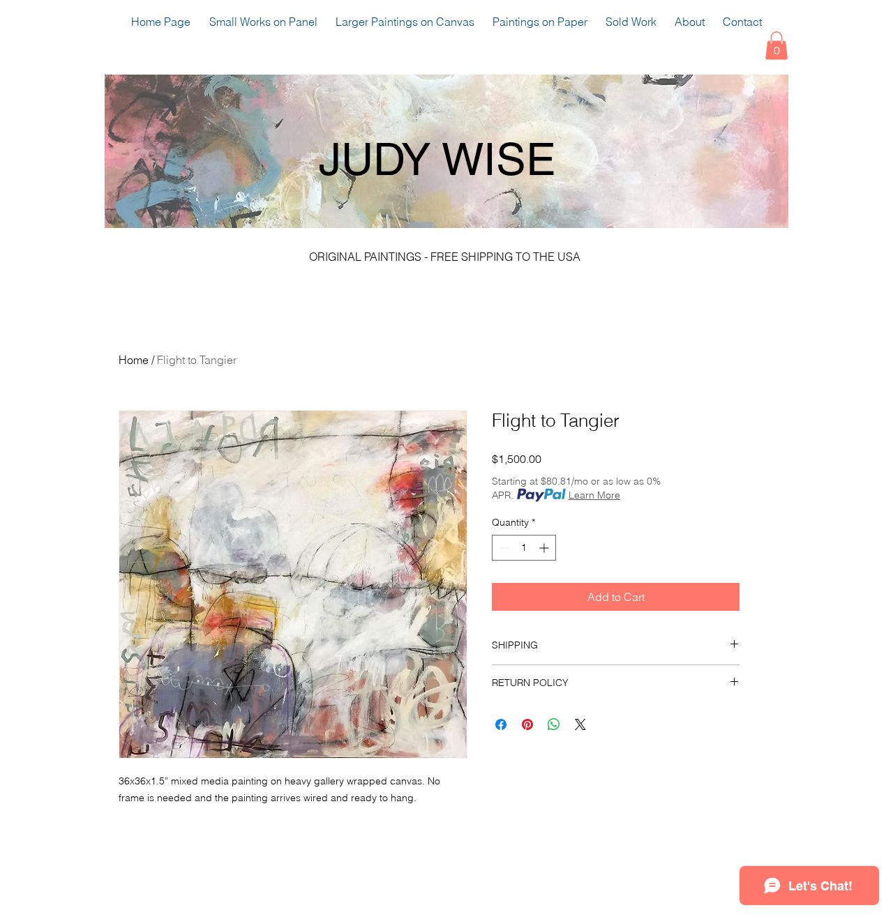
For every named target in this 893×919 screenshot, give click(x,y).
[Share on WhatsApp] (554, 724)
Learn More (594, 495)
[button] (776, 45)
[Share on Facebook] (501, 724)
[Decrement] (502, 548)
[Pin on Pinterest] (527, 724)
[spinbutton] (523, 548)
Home (134, 360)
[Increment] (545, 548)
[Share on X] (580, 724)
